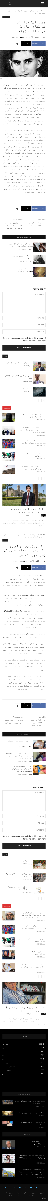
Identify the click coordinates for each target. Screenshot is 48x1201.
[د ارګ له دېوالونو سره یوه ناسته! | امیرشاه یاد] (24, 495)
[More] (17, 43)
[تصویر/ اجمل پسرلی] (39, 392)
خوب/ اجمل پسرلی (26, 268)
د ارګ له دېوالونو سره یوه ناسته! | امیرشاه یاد (28, 510)
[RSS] (14, 1187)
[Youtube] (4, 1187)
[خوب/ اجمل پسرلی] (39, 272)
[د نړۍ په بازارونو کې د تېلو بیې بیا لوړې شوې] (8, 456)
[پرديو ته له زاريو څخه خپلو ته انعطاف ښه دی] (7, 1123)
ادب (38, 11)
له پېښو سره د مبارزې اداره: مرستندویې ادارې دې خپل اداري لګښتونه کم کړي (33, 429)
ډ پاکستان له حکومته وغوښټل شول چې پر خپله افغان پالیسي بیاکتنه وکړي (32, 1157)
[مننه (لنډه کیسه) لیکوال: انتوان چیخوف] (39, 259)
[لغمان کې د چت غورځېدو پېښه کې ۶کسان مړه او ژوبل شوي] (7, 1102)
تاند (31, 249)
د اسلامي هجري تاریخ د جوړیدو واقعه (31, 1113)
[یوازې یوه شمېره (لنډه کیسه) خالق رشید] (39, 379)
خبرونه (7, 408)
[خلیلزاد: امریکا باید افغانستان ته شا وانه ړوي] (8, 1144)
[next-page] (39, 280)
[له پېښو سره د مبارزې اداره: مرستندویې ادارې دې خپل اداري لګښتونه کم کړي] (8, 430)
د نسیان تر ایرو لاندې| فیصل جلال (20, 363)
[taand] (32, 37)
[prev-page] (43, 280)
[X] (9, 1187)
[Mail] (20, 1187)
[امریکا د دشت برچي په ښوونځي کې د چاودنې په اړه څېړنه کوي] (8, 469)
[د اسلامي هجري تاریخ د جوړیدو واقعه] (7, 1113)
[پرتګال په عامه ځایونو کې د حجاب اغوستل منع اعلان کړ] (8, 417)
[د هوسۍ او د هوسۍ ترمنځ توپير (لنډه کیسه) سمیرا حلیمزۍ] (39, 247)
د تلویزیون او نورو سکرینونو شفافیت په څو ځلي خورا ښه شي (13, 225)
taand (22, 37)
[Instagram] (25, 1187)
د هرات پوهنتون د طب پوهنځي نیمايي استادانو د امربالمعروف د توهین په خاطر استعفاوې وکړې (31, 1171)
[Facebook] (36, 1187)
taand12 (30, 271)
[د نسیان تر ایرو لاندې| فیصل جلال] (39, 366)
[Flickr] (31, 1187)
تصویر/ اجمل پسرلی (25, 388)
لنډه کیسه (32, 11)
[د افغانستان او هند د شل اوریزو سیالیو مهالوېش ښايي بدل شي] (8, 443)
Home (43, 11)
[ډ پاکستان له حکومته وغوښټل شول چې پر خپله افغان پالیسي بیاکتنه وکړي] (8, 1158)
